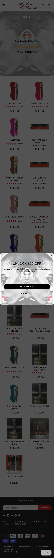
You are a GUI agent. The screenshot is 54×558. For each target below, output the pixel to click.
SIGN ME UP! (27, 287)
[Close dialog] (51, 255)
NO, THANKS (27, 294)
